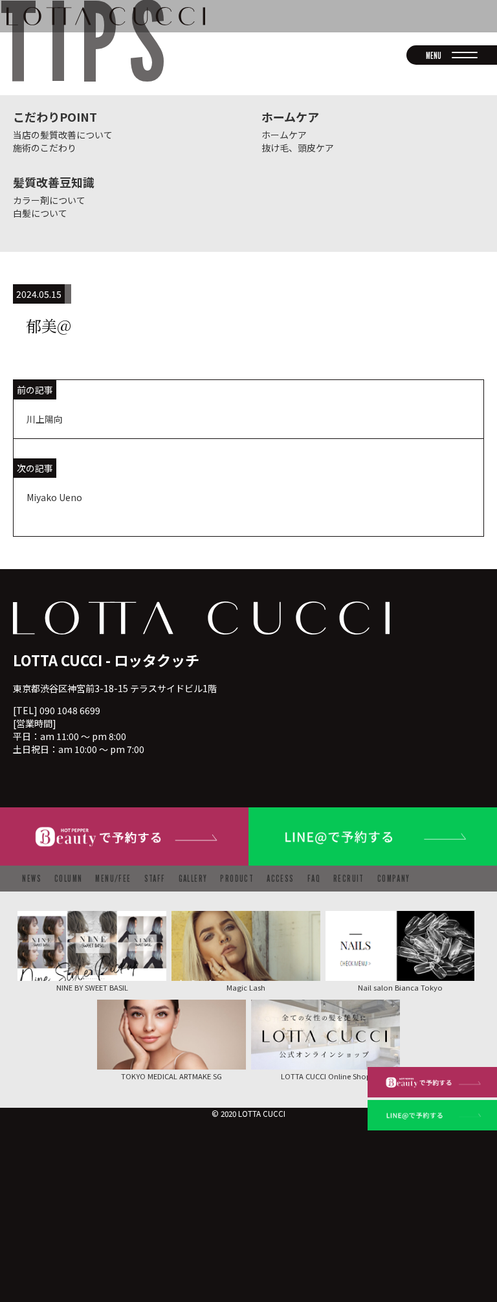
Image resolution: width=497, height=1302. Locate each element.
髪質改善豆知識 (53, 182)
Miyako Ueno (54, 497)
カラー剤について (49, 200)
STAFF (155, 878)
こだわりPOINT (55, 116)
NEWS (31, 878)
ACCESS (280, 878)
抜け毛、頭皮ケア (297, 147)
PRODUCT (237, 878)
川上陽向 (45, 418)
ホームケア (290, 116)
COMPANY (393, 878)
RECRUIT (348, 878)
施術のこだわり (44, 147)
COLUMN (68, 878)
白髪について (40, 213)
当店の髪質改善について (63, 134)
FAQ (313, 878)
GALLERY (193, 878)
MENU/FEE (113, 878)
